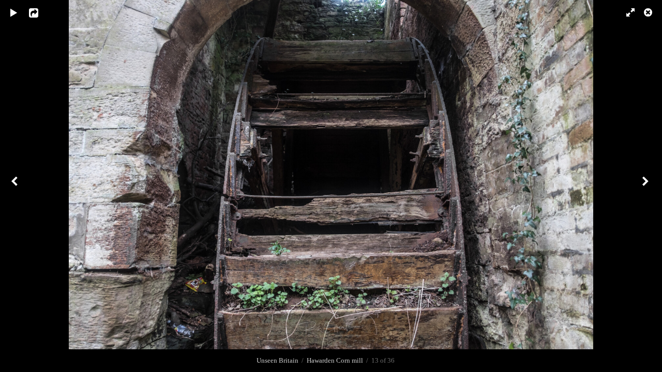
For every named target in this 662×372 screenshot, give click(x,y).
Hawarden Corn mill (335, 360)
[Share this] (41, 13)
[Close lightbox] (649, 13)
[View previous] (15, 186)
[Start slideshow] (14, 13)
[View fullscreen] (625, 13)
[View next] (646, 186)
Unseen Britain (277, 360)
